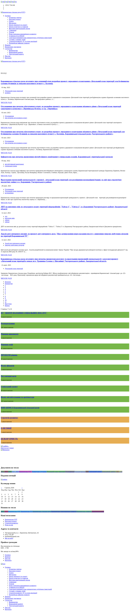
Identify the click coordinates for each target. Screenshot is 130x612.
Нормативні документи (13, 47)
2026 (17, 472)
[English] (5, 2)
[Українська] (2, 2)
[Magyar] (12, 2)
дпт (6, 216)
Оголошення (9, 116)
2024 (10, 472)
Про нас (7, 56)
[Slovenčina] (15, 2)
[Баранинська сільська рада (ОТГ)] (13, 12)
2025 (13, 472)
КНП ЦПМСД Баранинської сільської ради (20, 408)
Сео (87, 472)
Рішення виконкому (10, 334)
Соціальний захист (9, 387)
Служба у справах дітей (17, 39)
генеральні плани (11, 166)
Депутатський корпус (16, 54)
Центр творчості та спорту (18, 25)
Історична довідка (15, 17)
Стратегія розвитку (9, 418)
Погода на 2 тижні (7, 448)
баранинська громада (84, 511)
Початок (8, 282)
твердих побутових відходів (14, 245)
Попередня (8, 283)
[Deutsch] (8, 2)
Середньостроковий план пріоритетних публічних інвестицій (30, 38)
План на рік (9, 525)
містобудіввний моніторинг (14, 164)
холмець (8, 93)
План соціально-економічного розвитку (22, 34)
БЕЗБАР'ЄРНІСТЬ (9, 439)
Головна (8, 16)
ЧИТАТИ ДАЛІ (6, 102)
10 (5, 300)
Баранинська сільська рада (41, 511)
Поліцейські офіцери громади (19, 43)
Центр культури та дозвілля (18, 27)
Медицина (12, 23)
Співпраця (12, 30)
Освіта (11, 21)
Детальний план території (14, 91)
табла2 (7, 222)
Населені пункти (15, 19)
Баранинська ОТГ (25, 472)
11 (5, 302)
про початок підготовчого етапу (16, 118)
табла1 (7, 220)
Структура (8, 49)
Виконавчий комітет (16, 52)
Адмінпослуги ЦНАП (16, 36)
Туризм (11, 32)
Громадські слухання (39, 472)
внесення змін (10, 218)
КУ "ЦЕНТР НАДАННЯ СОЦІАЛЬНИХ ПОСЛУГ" (24, 313)
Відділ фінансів (7, 366)
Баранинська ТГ (26, 511)
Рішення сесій (7, 344)
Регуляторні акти (8, 376)
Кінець (7, 305)
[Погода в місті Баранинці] (15, 446)
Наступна (8, 304)
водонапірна (9, 193)
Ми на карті (9, 538)
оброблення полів (98, 511)
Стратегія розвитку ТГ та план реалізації (23, 41)
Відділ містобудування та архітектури (17, 397)
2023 (6, 472)
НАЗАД (3, 73)
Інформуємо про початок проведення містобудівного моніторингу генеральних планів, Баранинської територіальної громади (57, 157)
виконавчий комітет (109, 472)
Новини (7, 45)
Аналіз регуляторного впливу (15, 243)
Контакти (8, 58)
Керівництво (13, 50)
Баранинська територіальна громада (64, 511)
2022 (2, 472)
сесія (120, 472)
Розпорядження (8, 323)
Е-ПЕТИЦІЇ (6, 428)
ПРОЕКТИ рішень (9, 355)
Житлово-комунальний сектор (19, 28)
